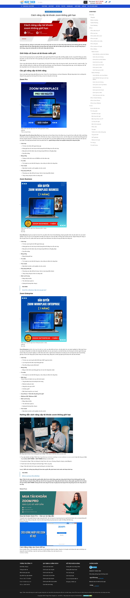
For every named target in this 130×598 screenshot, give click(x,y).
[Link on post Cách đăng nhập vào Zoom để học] (65, 299)
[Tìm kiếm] (85, 2)
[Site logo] (27, 2)
